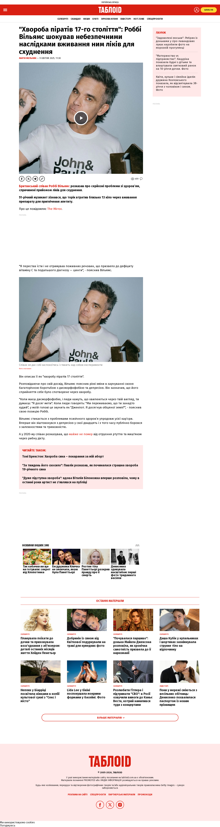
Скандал (76, 19)
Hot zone (139, 19)
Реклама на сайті (77, 794)
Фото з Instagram (25, 368)
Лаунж (161, 32)
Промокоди (145, 794)
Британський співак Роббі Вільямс (44, 186)
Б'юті (95, 19)
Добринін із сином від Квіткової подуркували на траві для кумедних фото (86, 642)
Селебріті (62, 19)
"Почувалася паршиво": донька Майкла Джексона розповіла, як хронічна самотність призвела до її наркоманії (132, 645)
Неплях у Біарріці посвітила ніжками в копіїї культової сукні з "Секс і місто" (40, 695)
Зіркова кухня (109, 19)
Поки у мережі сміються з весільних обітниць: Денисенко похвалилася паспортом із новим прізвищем (178, 697)
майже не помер (81, 434)
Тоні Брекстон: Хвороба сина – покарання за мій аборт (63, 456)
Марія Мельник (28, 58)
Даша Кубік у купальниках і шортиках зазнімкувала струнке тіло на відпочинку (179, 643)
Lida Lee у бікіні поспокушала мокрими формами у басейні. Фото (86, 693)
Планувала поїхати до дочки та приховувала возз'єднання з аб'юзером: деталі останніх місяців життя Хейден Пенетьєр (40, 645)
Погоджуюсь (7, 825)
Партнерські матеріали (121, 794)
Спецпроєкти (155, 19)
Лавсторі (125, 19)
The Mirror (54, 209)
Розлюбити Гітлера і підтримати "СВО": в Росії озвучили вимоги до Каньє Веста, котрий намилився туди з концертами (132, 697)
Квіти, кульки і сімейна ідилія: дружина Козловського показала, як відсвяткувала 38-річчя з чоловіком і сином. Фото (176, 83)
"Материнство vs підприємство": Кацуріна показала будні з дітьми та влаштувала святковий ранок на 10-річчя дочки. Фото (176, 62)
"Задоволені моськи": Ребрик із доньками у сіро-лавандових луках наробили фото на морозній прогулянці (176, 42)
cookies (30, 822)
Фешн (86, 19)
